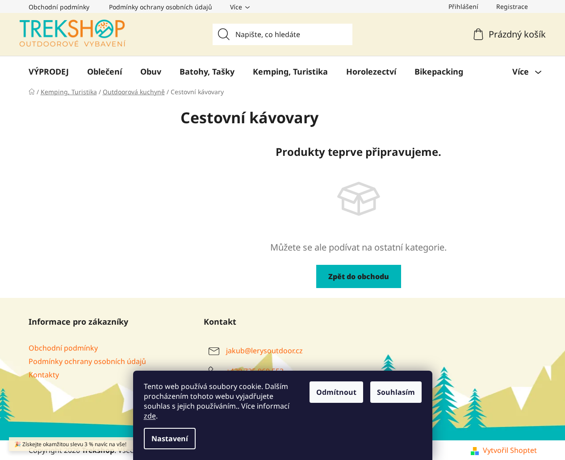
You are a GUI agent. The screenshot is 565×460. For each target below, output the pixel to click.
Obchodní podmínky (59, 7)
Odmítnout (336, 392)
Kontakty (44, 375)
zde (150, 416)
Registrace (512, 6)
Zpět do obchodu (358, 276)
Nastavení (169, 438)
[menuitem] (49, 71)
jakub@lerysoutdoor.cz (264, 350)
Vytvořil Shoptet (510, 450)
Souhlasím (396, 392)
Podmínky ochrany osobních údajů (160, 7)
